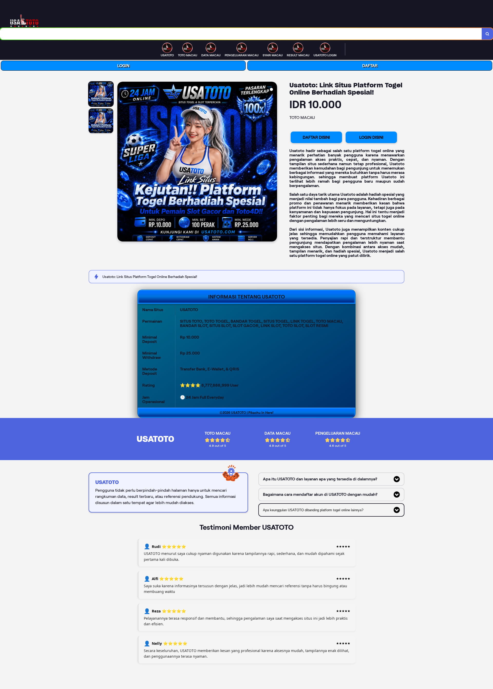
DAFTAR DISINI (316, 137)
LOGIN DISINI (371, 137)
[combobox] (241, 34)
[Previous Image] (121, 162)
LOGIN (123, 65)
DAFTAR (369, 65)
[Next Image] (273, 162)
